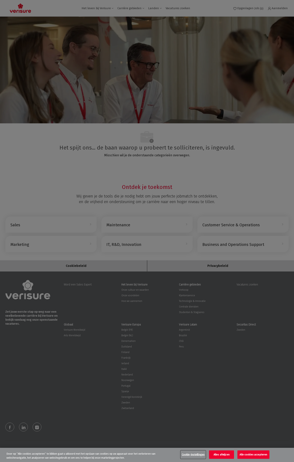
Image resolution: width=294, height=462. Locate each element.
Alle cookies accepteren (253, 454)
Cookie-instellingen (193, 454)
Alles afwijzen (222, 454)
